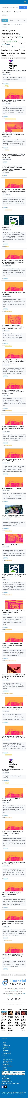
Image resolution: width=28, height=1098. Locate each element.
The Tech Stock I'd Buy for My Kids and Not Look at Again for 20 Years (13, 516)
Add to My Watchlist (5, 44)
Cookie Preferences (22, 1093)
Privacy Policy (6, 1093)
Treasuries (5, 26)
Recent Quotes (5, 11)
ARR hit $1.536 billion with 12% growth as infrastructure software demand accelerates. (14, 79)
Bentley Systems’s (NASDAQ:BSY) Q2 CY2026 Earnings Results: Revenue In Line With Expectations (12, 262)
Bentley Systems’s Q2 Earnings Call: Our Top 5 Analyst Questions (13, 100)
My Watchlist (16, 11)
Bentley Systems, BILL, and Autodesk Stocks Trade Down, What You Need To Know (13, 923)
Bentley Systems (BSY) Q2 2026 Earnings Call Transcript (14, 71)
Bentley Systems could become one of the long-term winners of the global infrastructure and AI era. (14, 523)
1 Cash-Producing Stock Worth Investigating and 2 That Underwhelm (13, 133)
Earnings (14, 118)
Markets (4, 20)
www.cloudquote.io (14, 990)
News (9, 24)
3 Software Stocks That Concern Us (12, 545)
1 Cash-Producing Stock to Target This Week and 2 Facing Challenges (13, 460)
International (19, 24)
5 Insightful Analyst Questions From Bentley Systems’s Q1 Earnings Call (12, 644)
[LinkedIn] (15, 999)
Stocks (11, 20)
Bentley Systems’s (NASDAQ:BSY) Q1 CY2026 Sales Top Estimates (12, 832)
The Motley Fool (6, 83)
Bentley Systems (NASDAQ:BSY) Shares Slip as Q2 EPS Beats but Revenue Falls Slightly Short (13, 155)
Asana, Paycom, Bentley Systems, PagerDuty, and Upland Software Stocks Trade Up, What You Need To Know (13, 327)
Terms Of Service (16, 995)
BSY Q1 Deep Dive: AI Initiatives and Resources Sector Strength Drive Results (13, 737)
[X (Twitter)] (8, 999)
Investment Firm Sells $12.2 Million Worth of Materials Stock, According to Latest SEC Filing (14, 676)
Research (22, 47)
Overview (5, 24)
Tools (24, 20)
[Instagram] (19, 999)
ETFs (18, 20)
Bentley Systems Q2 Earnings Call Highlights (11, 226)
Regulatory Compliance (9, 693)
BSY (20, 37)
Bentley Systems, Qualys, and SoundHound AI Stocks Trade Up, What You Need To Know (13, 391)
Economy (6, 150)
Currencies (13, 24)
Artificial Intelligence (8, 118)
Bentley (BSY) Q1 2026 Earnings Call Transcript (12, 770)
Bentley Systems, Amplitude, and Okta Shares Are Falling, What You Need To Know (13, 428)
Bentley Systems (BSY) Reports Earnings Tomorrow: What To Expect (13, 863)
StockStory (5, 116)
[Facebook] (12, 999)
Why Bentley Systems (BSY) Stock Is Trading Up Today (12, 799)
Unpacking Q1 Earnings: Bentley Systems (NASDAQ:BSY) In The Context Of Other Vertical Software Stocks (14, 361)
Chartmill (5, 175)
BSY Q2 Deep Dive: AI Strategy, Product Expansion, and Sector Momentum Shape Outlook (14, 191)
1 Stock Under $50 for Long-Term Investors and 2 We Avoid (11, 893)
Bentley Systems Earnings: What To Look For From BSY (13, 293)
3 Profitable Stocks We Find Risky (11, 488)
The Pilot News (9, 1092)
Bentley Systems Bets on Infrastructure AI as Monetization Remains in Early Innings (14, 576)
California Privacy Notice (14, 1093)
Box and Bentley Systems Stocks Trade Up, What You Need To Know (13, 611)
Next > (24, 58)
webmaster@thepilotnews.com (12, 1083)
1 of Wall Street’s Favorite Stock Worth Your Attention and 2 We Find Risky (13, 955)
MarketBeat (5, 244)
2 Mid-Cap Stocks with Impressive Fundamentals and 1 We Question (12, 708)
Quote (6, 47)
